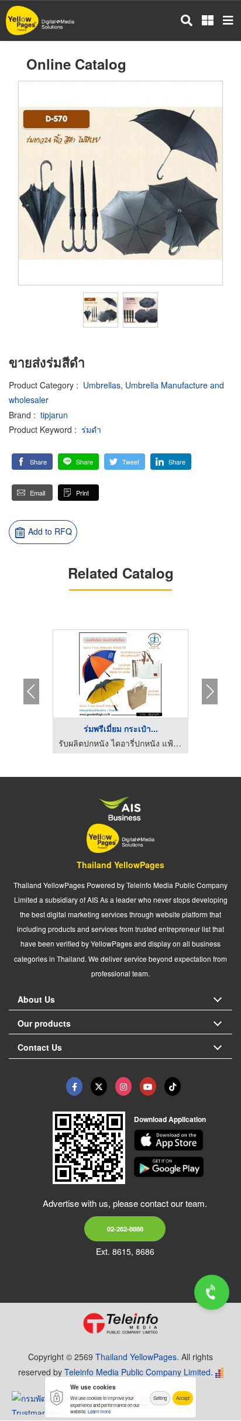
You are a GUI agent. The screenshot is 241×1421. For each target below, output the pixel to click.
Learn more (99, 1411)
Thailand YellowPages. (137, 1356)
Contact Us (40, 1047)
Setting (160, 1398)
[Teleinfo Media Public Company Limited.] (120, 1323)
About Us (36, 999)
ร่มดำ (91, 429)
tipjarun (54, 415)
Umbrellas (101, 385)
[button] (32, 461)
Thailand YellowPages (120, 865)
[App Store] (183, 1140)
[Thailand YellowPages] (99, 1086)
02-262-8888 (125, 1228)
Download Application (170, 1119)
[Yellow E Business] (74, 1086)
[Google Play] (183, 1167)
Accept (183, 1398)
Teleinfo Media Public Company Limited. (138, 1372)
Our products (44, 1023)
